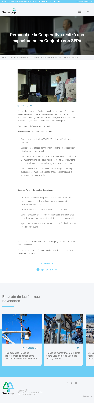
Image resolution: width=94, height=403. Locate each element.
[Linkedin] (47, 270)
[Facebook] (38, 270)
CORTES (84, 1)
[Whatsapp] (51, 270)
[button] (88, 11)
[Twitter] (42, 270)
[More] (56, 270)
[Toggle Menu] (79, 12)
